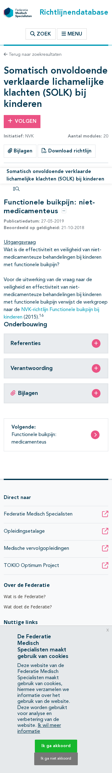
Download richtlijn (69, 151)
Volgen (25, 121)
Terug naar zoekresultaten (34, 54)
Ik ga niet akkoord (56, 759)
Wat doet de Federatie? (28, 607)
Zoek (43, 34)
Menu (75, 34)
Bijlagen (22, 151)
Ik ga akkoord (56, 746)
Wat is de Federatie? (24, 596)
